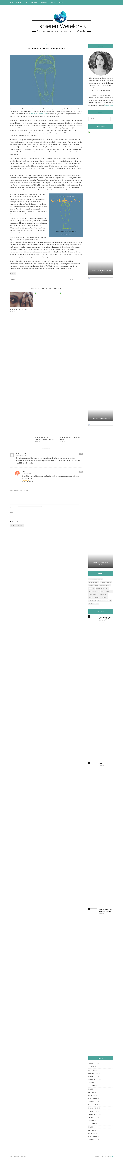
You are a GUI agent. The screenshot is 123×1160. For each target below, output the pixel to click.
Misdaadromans (94, 597)
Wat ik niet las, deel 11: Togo (18, 309)
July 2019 (91, 1082)
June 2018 (91, 1124)
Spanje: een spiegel (104, 763)
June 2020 (91, 1070)
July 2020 (91, 1067)
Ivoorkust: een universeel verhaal (101, 563)
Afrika (46, 44)
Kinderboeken (94, 591)
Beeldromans (93, 582)
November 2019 (93, 1073)
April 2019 (91, 1092)
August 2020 (92, 1063)
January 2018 (92, 1139)
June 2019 (91, 1086)
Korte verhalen (106, 591)
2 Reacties (12, 279)
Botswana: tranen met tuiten (101, 418)
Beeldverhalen (106, 582)
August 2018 (92, 1117)
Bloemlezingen (105, 585)
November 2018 (93, 1108)
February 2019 (92, 1098)
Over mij (53, 2)
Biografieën (93, 585)
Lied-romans (93, 594)
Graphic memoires (102, 588)
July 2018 (91, 1120)
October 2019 (92, 1076)
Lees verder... (108, 105)
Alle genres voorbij (95, 579)
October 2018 (92, 1111)
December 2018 (93, 1105)
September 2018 (93, 1114)
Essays (91, 588)
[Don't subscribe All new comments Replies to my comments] (13, 522)
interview (59, 147)
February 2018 (92, 1136)
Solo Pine (111, 1156)
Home (11, 2)
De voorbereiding (31, 2)
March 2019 (92, 1095)
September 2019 (93, 1079)
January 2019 (92, 1101)
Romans (12, 273)
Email (12, 512)
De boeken (44, 2)
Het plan (18, 2)
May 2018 (91, 1127)
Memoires (103, 594)
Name (12, 508)
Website (12, 517)
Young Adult (93, 603)
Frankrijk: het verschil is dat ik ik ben (101, 271)
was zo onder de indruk (39, 114)
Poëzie (105, 597)
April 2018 (91, 1130)
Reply (81, 453)
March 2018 (92, 1133)
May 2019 (91, 1089)
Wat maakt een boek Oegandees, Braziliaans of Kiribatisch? (106, 618)
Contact (61, 2)
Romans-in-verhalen (104, 600)
